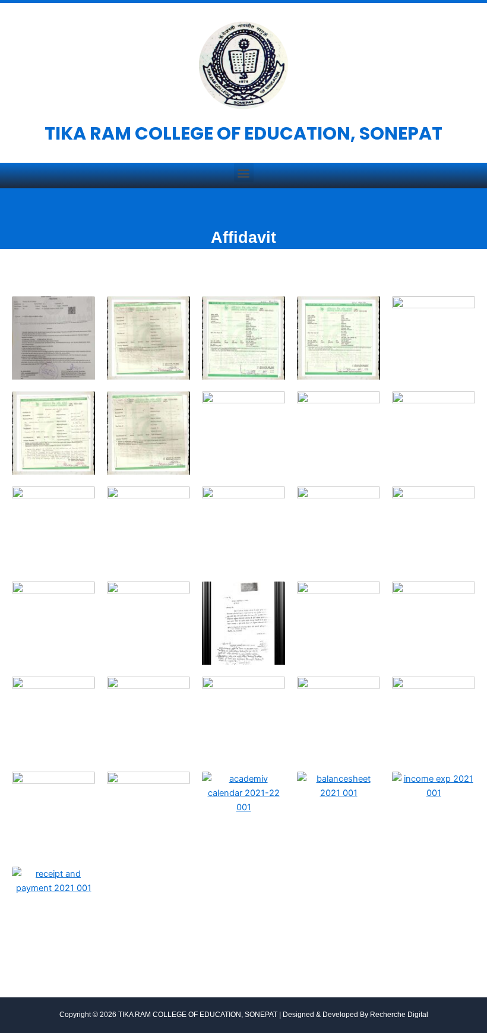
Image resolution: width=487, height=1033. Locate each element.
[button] (244, 172)
